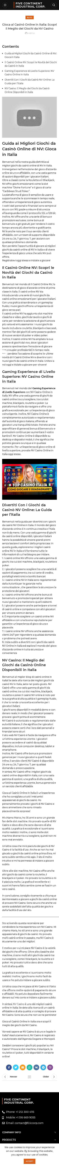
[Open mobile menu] (5, 5)
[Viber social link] (50, 1067)
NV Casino (18, 1004)
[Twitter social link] (16, 1067)
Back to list (29, 1077)
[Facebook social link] (9, 1067)
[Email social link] (22, 1067)
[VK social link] (36, 1067)
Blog (29, 17)
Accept (29, 1161)
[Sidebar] (3, 353)
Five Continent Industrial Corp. (30, 5)
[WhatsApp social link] (29, 1067)
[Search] (53, 5)
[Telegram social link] (43, 1067)
